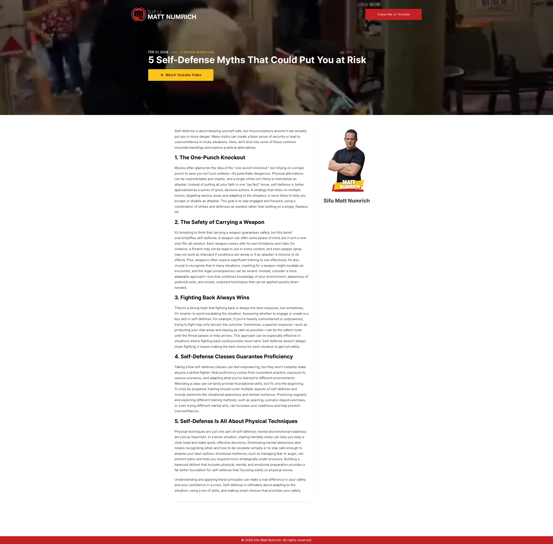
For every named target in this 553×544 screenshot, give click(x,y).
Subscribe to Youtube (394, 14)
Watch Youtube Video (183, 75)
